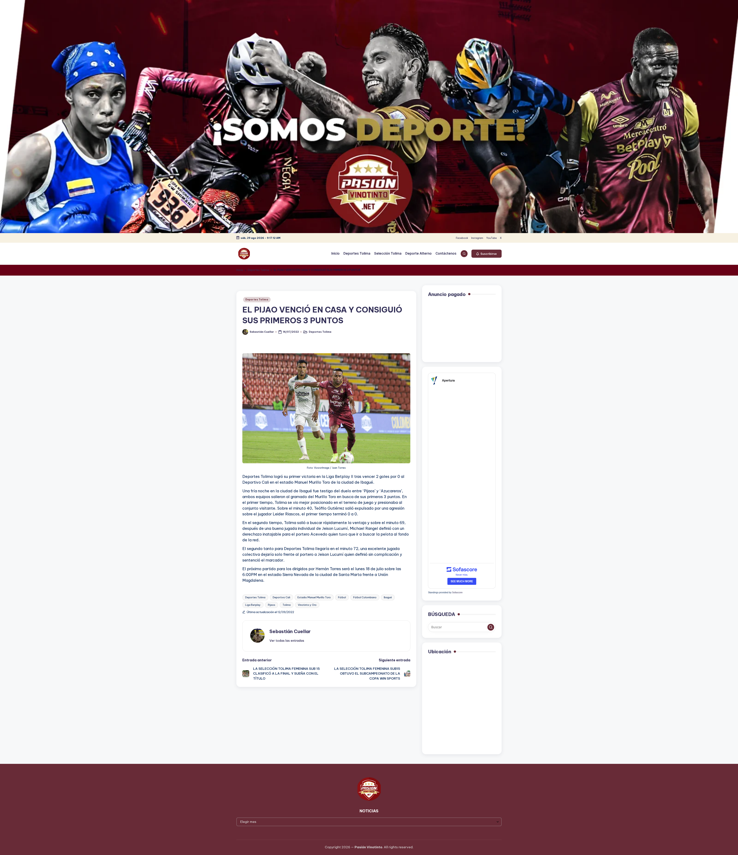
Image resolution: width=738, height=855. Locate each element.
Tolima (287, 604)
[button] (486, 254)
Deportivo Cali (281, 597)
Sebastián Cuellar (290, 631)
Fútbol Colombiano (364, 597)
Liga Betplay (253, 604)
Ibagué (388, 597)
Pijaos (271, 604)
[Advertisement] (462, 329)
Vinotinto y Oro (307, 604)
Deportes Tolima (256, 299)
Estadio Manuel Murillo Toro (314, 597)
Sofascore (457, 592)
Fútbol (342, 597)
